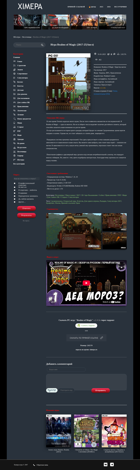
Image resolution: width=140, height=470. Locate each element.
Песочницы (26, 37)
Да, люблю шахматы (26, 199)
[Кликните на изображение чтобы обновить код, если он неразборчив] (52, 390)
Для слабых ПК (23, 102)
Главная (16, 57)
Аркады (20, 139)
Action (101, 195)
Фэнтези (80, 201)
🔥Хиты (92, 7)
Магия (57, 203)
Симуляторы (22, 78)
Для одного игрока (91, 201)
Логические (21, 111)
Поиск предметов (24, 119)
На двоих (20, 143)
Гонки (19, 61)
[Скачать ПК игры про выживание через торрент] (27, 22)
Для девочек (22, 94)
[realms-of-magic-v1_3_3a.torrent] (86, 325)
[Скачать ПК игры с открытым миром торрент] (112, 22)
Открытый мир (69, 201)
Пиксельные (70, 195)
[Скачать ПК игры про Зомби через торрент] (84, 22)
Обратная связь (42, 465)
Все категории (19, 164)
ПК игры (16, 37)
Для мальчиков (23, 98)
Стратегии (21, 65)
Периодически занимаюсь (28, 196)
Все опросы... (26, 221)
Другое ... (21, 202)
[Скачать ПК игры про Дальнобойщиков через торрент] (56, 22)
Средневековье (56, 201)
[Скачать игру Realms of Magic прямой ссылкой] (86, 338)
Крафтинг (50, 203)
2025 (101, 7)
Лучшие (20, 115)
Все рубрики (120, 7)
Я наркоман (22, 193)
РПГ (19, 131)
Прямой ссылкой (76, 7)
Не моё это (22, 187)
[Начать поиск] (42, 45)
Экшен (20, 70)
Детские (20, 90)
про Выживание (91, 195)
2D (82, 195)
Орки (78, 203)
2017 (78, 195)
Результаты (26, 215)
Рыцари (103, 201)
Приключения (22, 106)
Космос (20, 82)
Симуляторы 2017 (114, 201)
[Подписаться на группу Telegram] (112, 465)
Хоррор (20, 156)
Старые (20, 127)
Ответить (26, 208)
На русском (21, 147)
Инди (19, 135)
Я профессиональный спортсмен (26, 184)
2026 (109, 7)
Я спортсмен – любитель (27, 190)
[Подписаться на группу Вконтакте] (105, 465)
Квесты (20, 86)
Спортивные (22, 74)
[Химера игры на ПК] (30, 6)
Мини (19, 123)
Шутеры (20, 160)
